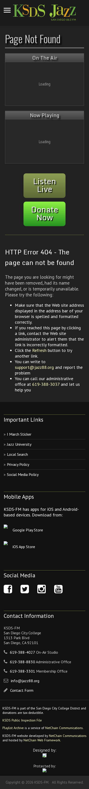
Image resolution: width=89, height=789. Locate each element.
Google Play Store (28, 529)
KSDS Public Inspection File (22, 720)
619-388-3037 (46, 384)
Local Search (17, 454)
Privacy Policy (18, 464)
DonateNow (44, 213)
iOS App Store (24, 546)
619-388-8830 (22, 661)
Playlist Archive (13, 728)
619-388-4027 (22, 652)
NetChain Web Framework (41, 740)
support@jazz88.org (34, 367)
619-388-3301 (22, 671)
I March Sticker (19, 434)
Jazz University (19, 444)
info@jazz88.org (25, 680)
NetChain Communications (64, 728)
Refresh (39, 350)
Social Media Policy (23, 474)
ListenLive (44, 185)
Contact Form (21, 690)
